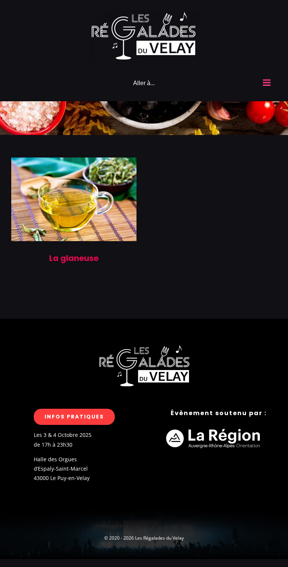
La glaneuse (74, 258)
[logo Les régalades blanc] (144, 343)
